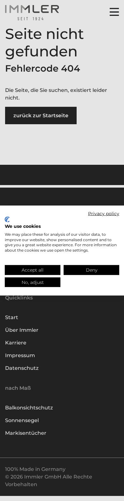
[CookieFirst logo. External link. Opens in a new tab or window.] (7, 219)
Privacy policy (103, 213)
